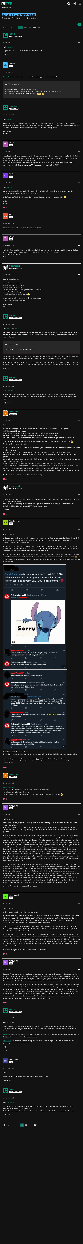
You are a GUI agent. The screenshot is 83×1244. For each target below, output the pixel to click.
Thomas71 (10, 1103)
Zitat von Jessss (13, 84)
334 (25, 28)
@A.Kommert (7, 1035)
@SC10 (9, 329)
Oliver (37, 759)
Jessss (9, 119)
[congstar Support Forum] (7, 4)
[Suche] (69, 4)
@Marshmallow (8, 788)
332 (15, 28)
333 (20, 28)
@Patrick (6, 77)
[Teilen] (79, 24)
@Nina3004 (7, 1041)
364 (34, 28)
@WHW (9, 187)
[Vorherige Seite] (4, 27)
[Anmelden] (74, 4)
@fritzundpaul (8, 390)
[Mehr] (79, 42)
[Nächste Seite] (39, 27)
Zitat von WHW (13, 344)
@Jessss (10, 47)
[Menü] (80, 4)
